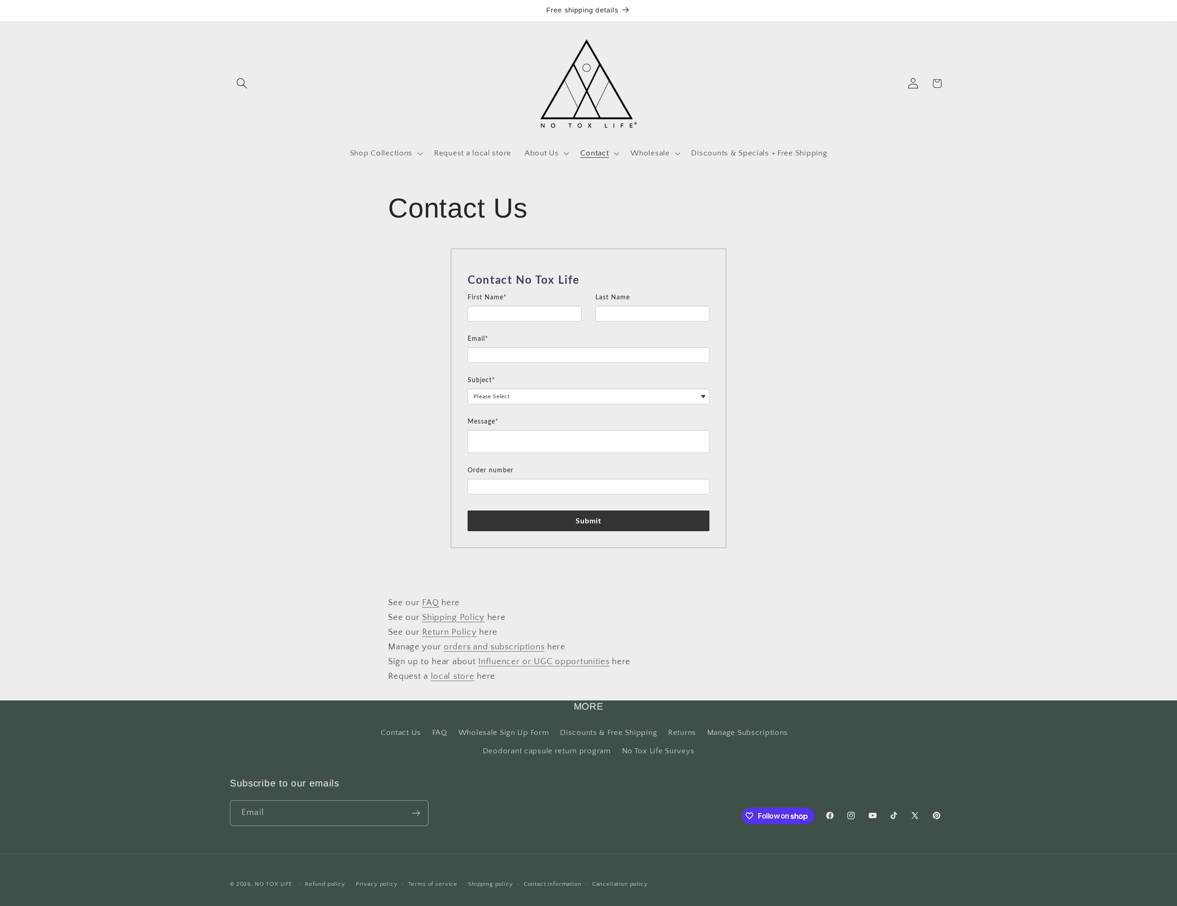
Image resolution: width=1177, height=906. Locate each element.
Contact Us (401, 732)
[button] (242, 83)
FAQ (430, 603)
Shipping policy (490, 884)
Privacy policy (377, 884)
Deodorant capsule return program (547, 751)
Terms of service (432, 884)
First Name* (487, 297)
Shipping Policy (453, 617)
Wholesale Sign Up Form (503, 732)
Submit (589, 521)
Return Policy (449, 632)
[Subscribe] (416, 813)
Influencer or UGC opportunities (543, 661)
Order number (491, 470)
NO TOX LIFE (273, 884)
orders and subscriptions (494, 647)
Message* (483, 422)
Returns (682, 732)
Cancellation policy (620, 884)
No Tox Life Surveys (658, 751)
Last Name (612, 297)
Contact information (553, 884)
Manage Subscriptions (747, 732)
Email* (478, 339)
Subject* (481, 380)
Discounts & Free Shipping (608, 732)
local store (452, 676)
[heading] (588, 281)
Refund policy (325, 884)
